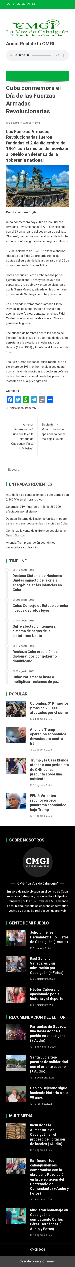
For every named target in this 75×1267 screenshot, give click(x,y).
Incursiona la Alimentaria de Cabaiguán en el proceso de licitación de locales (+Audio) (47, 1134)
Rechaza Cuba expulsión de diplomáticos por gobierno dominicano (35, 656)
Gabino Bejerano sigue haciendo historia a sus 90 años (49, 1092)
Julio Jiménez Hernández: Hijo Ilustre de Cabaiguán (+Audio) (49, 937)
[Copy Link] (42, 399)
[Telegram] (34, 399)
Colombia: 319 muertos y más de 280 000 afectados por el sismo (49, 708)
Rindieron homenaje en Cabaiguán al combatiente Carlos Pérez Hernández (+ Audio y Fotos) (49, 1219)
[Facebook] (10, 399)
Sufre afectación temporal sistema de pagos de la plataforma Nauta (35, 631)
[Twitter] (18, 399)
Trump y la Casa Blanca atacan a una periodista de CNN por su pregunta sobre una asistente (49, 769)
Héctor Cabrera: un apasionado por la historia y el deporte (46, 994)
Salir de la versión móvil (37, 1261)
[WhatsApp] (26, 399)
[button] (61, 76)
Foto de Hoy (29, 408)
